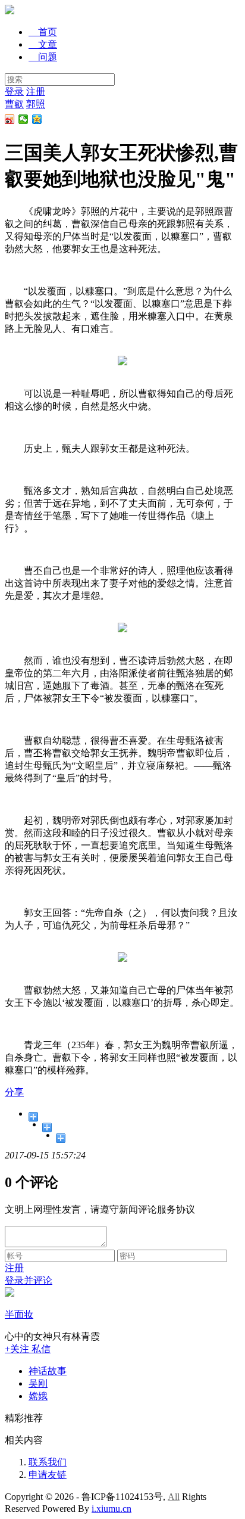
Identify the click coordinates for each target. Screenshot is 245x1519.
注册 (35, 91)
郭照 (35, 104)
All (174, 1497)
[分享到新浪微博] (10, 119)
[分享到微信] (23, 119)
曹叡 (14, 104)
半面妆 (19, 1314)
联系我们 (48, 1462)
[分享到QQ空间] (37, 119)
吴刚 (38, 1383)
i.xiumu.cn (111, 1509)
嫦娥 (38, 1396)
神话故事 (48, 1371)
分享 (14, 1092)
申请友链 (48, 1475)
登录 (14, 91)
